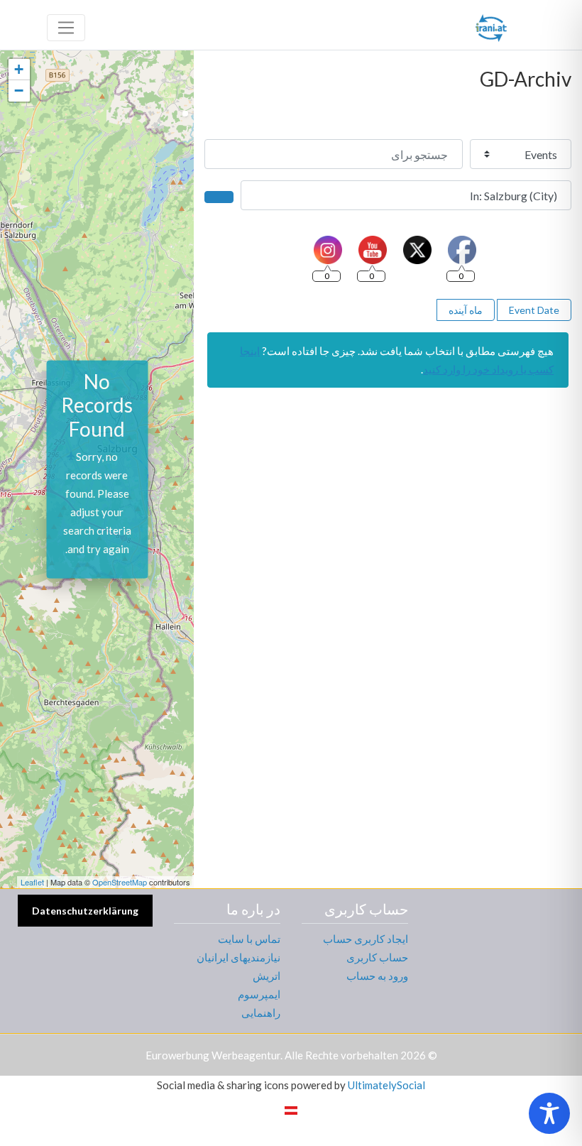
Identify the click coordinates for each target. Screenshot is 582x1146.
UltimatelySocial (386, 1085)
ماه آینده (466, 310)
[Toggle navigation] (66, 27)
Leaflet (32, 882)
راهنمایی (260, 1012)
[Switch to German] (291, 1110)
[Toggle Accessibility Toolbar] (549, 1113)
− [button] (18, 90)
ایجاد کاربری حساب (365, 938)
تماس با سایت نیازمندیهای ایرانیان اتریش (238, 957)
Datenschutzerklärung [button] (85, 911)
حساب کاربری (377, 957)
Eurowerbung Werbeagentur (213, 1055)
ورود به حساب (377, 975)
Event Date (534, 310)
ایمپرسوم (259, 994)
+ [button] (18, 69)
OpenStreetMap (119, 882)
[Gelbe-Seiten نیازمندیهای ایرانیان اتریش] (491, 25)
